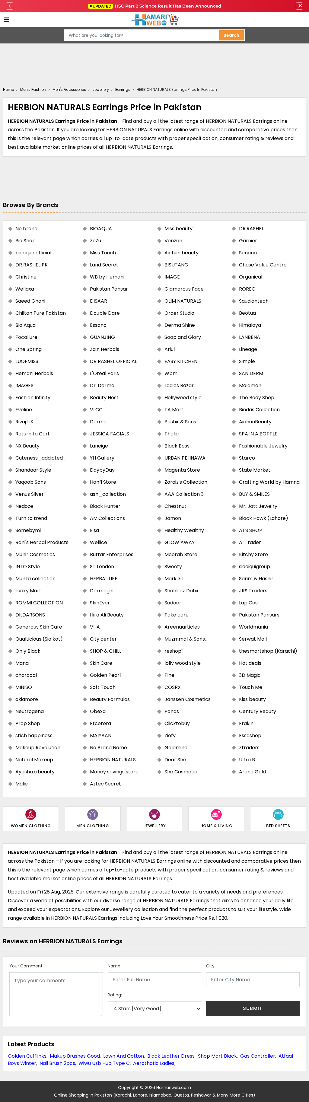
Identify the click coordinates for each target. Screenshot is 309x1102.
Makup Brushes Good (75, 1056)
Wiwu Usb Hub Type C (104, 1063)
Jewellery (100, 89)
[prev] (9, 6)
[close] (300, 6)
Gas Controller (257, 1056)
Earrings (122, 89)
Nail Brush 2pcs (57, 1063)
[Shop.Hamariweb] (154, 19)
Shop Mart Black (217, 1056)
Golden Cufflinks (27, 1056)
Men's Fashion (33, 89)
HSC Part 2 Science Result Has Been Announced (157, 6)
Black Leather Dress (171, 1056)
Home (8, 89)
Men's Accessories (69, 89)
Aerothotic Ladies (153, 1063)
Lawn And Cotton (123, 1056)
